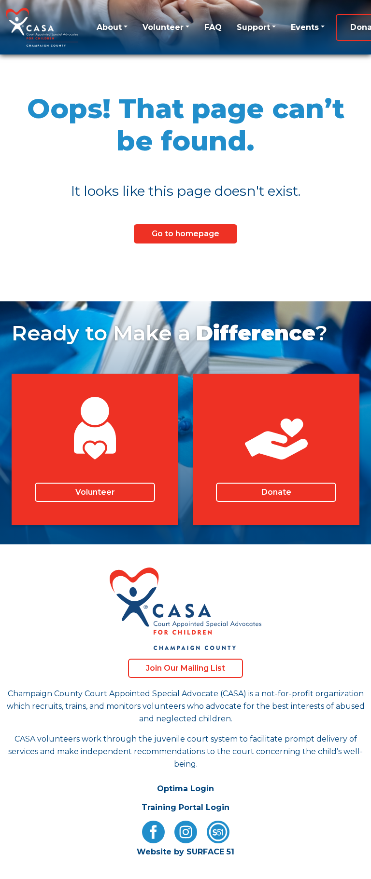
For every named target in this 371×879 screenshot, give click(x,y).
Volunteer (163, 27)
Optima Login (185, 788)
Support (253, 27)
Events (305, 27)
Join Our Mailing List (185, 668)
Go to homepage (185, 233)
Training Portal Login (185, 807)
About (109, 27)
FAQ (213, 27)
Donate (276, 492)
